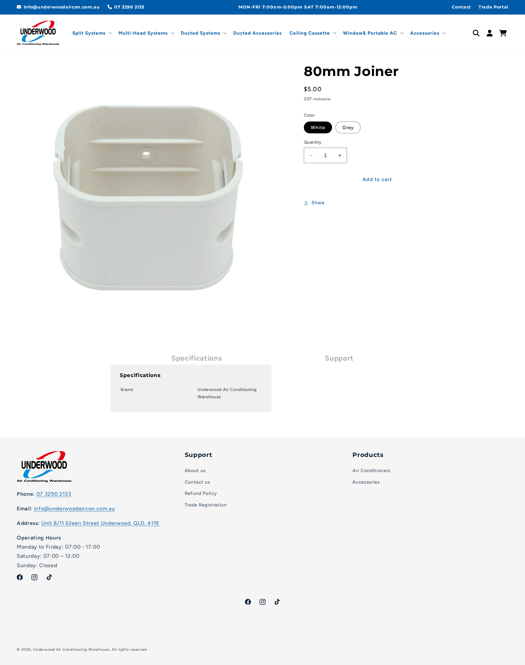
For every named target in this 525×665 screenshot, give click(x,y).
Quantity (313, 142)
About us (195, 470)
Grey (348, 128)
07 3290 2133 (53, 493)
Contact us (197, 482)
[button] (91, 33)
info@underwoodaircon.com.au (74, 508)
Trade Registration (206, 504)
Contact (461, 7)
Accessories (365, 482)
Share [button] (317, 203)
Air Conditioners (371, 470)
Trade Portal (493, 7)
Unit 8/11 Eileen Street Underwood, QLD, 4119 (100, 522)
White (318, 128)
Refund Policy (201, 493)
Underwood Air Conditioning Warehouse (71, 649)
